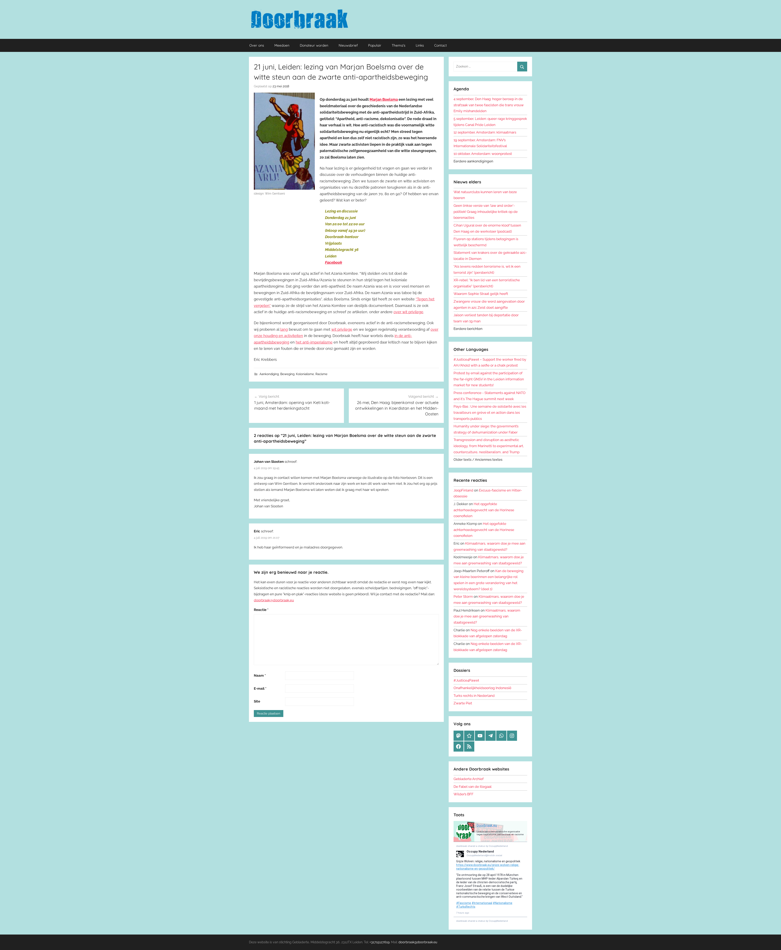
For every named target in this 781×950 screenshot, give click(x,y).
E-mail (260, 688)
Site (257, 701)
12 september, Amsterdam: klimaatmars (485, 132)
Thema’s (398, 45)
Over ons (256, 45)
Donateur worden (314, 45)
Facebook (333, 262)
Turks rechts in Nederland (474, 696)
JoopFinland (463, 490)
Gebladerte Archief (469, 779)
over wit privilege (408, 312)
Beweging (287, 374)
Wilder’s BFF (463, 794)
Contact (440, 45)
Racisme (321, 374)
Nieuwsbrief (348, 45)
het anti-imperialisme (314, 342)
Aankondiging (269, 374)
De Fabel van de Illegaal (473, 787)
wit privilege (341, 329)
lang (284, 329)
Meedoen (281, 45)
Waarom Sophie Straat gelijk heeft (481, 294)
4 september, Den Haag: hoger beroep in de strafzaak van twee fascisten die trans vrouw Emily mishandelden (489, 105)
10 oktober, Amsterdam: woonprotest (483, 154)
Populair (374, 45)
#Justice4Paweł (466, 680)
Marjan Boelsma (384, 99)
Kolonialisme (305, 374)
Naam (260, 675)
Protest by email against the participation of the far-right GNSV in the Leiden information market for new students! (489, 379)
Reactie (261, 610)
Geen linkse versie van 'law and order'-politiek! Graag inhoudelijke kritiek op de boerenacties (486, 212)
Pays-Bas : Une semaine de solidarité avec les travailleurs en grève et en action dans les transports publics (490, 412)
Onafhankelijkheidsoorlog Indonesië (482, 688)
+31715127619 (379, 942)
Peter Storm (463, 596)
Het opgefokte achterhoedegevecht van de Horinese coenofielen (484, 510)
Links (420, 45)
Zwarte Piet (463, 703)
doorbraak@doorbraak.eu (274, 600)
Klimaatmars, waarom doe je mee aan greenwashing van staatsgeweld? (487, 616)
